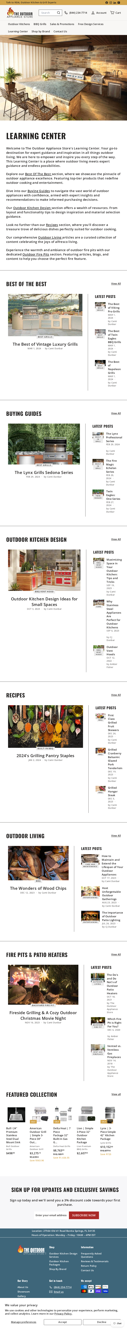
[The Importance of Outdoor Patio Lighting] (90, 916)
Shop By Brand (57, 1269)
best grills (45, 337)
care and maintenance (90, 865)
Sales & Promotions (62, 24)
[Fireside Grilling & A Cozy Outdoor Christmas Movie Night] (43, 985)
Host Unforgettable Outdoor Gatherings (111, 893)
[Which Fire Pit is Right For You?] (98, 1021)
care (98, 607)
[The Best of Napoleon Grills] (100, 363)
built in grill (98, 439)
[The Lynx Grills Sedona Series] (44, 444)
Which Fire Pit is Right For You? (114, 1022)
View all (116, 283)
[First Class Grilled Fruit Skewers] (101, 716)
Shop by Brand (41, 31)
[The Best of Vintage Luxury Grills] (45, 315)
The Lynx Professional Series (114, 437)
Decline (101, 1322)
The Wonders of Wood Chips (38, 888)
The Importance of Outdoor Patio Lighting (112, 916)
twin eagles (98, 497)
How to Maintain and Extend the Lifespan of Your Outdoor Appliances (112, 865)
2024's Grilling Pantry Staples (45, 755)
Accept (62, 1322)
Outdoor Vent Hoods (112, 650)
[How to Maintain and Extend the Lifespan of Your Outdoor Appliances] (90, 859)
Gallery (22, 1296)
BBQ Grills (40, 24)
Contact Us (60, 31)
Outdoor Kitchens (19, 24)
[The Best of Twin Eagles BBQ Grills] (100, 332)
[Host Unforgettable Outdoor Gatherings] (90, 891)
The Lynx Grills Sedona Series (44, 472)
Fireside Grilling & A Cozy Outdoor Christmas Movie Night (43, 1015)
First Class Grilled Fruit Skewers (113, 722)
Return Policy (89, 1265)
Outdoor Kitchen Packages (59, 1263)
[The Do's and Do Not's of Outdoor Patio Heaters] (98, 977)
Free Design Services (91, 24)
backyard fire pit (43, 1005)
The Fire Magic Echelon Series (111, 466)
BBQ (101, 720)
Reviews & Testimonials (95, 1261)
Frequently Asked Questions (91, 1255)
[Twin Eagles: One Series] (98, 493)
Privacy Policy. (63, 1313)
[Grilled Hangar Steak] (101, 789)
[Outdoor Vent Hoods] (98, 648)
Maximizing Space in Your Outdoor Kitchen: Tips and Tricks (114, 571)
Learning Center (18, 31)
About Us (23, 1287)
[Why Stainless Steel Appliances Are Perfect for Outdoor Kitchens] (98, 603)
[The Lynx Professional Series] (98, 435)
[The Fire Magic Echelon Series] (98, 462)
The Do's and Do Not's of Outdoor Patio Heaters (112, 984)
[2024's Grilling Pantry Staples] (45, 726)
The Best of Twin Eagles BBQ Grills (114, 336)
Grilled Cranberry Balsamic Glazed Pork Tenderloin (115, 759)
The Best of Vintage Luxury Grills (45, 344)
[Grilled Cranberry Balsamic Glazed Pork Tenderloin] (101, 751)
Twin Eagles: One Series (113, 495)
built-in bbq (45, 748)
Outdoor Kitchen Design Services (63, 1255)
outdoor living (98, 983)
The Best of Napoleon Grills (114, 367)
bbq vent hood (44, 591)
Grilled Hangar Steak (113, 791)
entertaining (90, 897)
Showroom (24, 1291)
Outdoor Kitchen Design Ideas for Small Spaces (44, 601)
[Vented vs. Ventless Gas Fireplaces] (98, 1048)
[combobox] (50, 13)
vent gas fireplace (98, 1053)
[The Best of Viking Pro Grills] (100, 305)
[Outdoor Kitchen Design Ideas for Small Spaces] (44, 570)
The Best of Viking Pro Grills (114, 307)
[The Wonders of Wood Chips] (38, 863)
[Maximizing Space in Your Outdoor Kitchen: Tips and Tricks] (98, 561)
